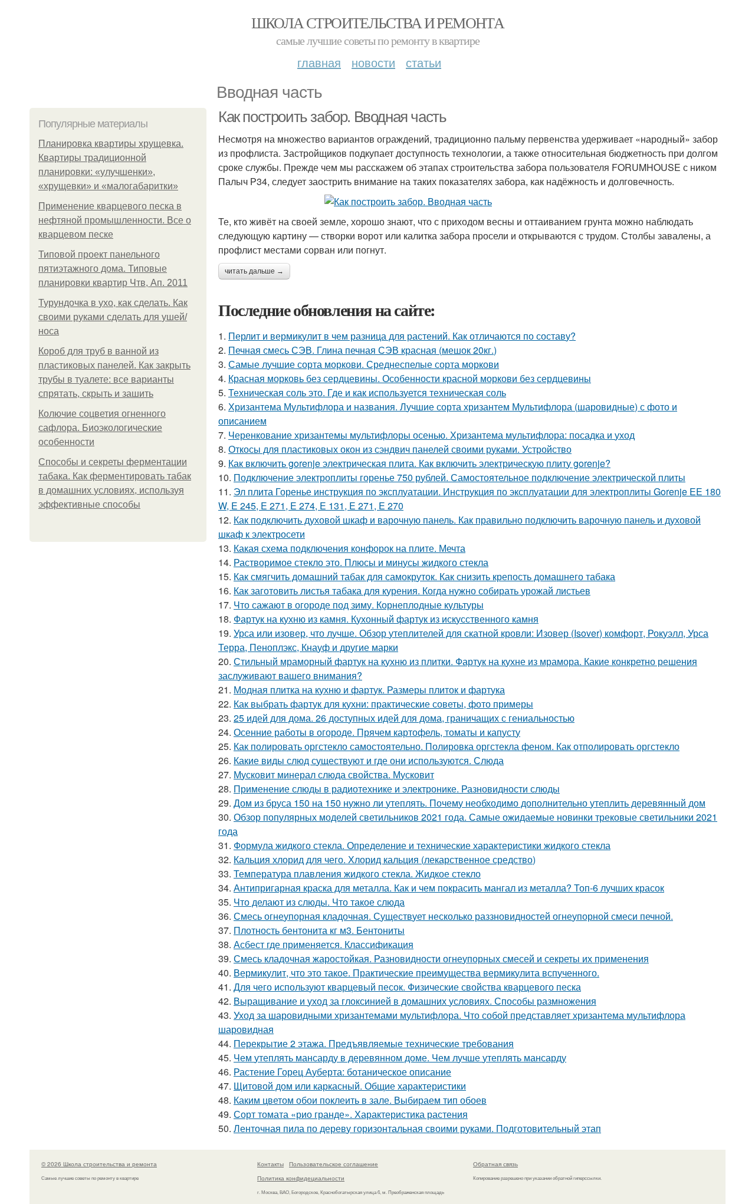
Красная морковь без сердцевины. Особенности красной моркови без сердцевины (409, 378)
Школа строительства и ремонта (377, 22)
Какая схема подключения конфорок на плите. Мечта (349, 548)
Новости (373, 62)
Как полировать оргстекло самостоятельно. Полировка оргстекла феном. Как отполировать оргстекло (457, 746)
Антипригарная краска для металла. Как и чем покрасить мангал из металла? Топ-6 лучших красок (449, 887)
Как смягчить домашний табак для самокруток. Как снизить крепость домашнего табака (424, 576)
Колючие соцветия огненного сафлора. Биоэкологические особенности (102, 428)
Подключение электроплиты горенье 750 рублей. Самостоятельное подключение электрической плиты (459, 477)
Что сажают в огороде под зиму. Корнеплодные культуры (359, 604)
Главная (319, 62)
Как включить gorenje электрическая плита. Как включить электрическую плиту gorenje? (419, 463)
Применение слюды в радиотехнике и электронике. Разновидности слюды (397, 788)
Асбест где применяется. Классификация (323, 944)
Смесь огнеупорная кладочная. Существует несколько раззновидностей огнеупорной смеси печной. (453, 916)
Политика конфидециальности (300, 1178)
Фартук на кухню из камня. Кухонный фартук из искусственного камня (386, 619)
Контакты (270, 1164)
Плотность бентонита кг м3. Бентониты (319, 930)
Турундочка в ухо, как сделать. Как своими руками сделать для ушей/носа (113, 317)
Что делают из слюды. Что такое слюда (319, 902)
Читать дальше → (254, 271)
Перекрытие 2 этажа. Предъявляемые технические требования (374, 1043)
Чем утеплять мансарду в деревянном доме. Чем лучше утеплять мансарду (400, 1057)
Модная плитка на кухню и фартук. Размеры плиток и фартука (369, 689)
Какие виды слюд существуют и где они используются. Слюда (369, 760)
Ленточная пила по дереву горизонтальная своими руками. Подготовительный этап (417, 1128)
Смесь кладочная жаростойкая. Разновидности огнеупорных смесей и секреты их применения (441, 958)
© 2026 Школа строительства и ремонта (99, 1164)
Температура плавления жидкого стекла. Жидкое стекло (357, 873)
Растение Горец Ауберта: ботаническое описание (342, 1071)
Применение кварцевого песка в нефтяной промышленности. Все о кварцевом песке (114, 220)
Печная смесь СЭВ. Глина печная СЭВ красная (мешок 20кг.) (362, 350)
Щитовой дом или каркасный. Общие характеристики (350, 1086)
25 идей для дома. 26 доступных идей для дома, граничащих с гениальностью (404, 718)
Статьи (423, 62)
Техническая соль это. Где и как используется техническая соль (367, 392)
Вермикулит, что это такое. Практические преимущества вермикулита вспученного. (416, 972)
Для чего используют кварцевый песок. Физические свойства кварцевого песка (407, 987)
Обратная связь (495, 1164)
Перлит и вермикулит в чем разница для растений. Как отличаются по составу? (402, 336)
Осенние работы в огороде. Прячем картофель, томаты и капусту (377, 732)
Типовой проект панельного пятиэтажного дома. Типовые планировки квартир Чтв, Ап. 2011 (113, 268)
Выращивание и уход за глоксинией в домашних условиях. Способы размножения (415, 1001)
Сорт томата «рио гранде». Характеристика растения (351, 1114)
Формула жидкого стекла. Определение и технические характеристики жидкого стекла (422, 845)
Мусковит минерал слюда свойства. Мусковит (334, 774)
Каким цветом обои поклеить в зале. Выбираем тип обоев (360, 1100)
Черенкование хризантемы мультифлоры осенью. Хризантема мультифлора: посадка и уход (431, 435)
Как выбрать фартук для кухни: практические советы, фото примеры (383, 703)
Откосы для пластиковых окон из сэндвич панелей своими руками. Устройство (400, 449)
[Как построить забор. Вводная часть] (472, 202)
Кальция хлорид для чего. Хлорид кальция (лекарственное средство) (385, 859)
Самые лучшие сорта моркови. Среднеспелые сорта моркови (363, 364)
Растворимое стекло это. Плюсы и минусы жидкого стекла (361, 562)
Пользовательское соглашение (333, 1164)
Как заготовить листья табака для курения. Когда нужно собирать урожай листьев (412, 590)
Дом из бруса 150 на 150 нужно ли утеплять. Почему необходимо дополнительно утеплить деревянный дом (469, 803)
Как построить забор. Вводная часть (332, 117)
